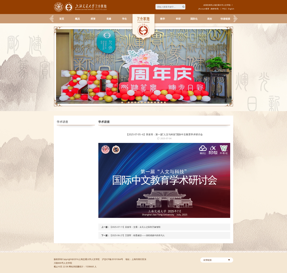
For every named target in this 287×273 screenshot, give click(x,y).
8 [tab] (145, 102)
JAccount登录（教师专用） (209, 8)
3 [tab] (129, 102)
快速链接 (225, 18)
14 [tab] (165, 102)
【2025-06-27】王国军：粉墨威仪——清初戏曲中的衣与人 (137, 235)
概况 (77, 18)
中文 (224, 8)
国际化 (194, 18)
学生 (124, 18)
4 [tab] (132, 102)
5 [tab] (135, 102)
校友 (209, 18)
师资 (93, 18)
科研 (178, 18)
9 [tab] (148, 102)
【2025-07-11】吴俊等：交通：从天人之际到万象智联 (135, 227)
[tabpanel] (143, 66)
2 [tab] (125, 102)
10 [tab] (152, 102)
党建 (108, 18)
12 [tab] (158, 102)
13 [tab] (161, 102)
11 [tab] (155, 102)
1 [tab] (122, 102)
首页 (61, 18)
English (231, 8)
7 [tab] (142, 102)
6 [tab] (138, 102)
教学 (162, 18)
